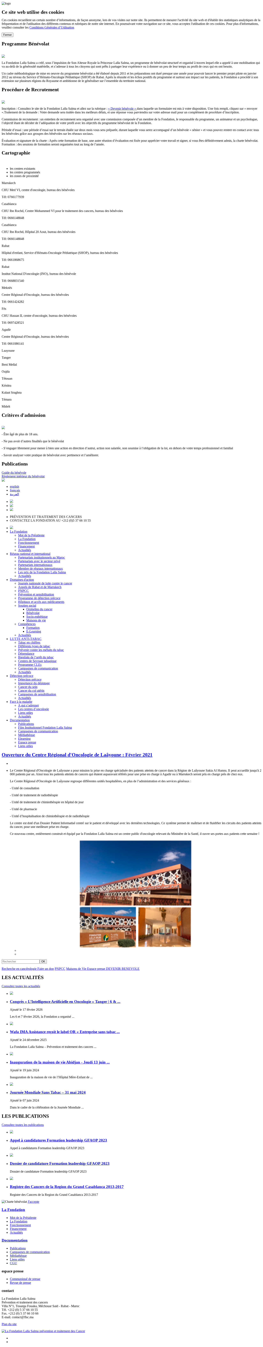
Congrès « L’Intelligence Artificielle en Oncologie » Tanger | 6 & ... (65, 1001)
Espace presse (27, 742)
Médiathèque (26, 735)
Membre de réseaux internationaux (40, 568)
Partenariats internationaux (35, 565)
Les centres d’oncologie (33, 709)
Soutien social (27, 605)
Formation (33, 627)
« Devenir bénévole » (122, 108)
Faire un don (45, 968)
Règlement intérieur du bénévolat (23, 476)
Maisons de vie (36, 620)
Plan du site (9, 1324)
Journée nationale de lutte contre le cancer (45, 583)
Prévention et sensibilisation (36, 594)
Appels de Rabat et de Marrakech (39, 587)
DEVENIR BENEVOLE (123, 968)
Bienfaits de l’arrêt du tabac (36, 657)
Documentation (20, 720)
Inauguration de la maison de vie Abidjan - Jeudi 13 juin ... (60, 1062)
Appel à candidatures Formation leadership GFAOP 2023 (58, 1140)
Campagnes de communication (38, 668)
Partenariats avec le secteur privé (39, 561)
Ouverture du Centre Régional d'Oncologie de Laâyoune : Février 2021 (77, 754)
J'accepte (33, 1201)
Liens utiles (25, 712)
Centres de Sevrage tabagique (37, 661)
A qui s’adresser (28, 705)
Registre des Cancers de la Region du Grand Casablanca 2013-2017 (67, 1187)
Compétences (27, 624)
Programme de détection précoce (39, 598)
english (14, 486)
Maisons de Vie (76, 968)
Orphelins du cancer (39, 609)
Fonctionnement (28, 542)
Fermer (7, 34)
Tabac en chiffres (29, 642)
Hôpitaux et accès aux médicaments (41, 602)
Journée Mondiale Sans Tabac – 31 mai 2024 (48, 1092)
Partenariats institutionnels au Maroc (41, 557)
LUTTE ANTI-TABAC (26, 639)
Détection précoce (21, 676)
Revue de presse (20, 1282)
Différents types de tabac (34, 646)
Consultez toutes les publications (23, 1125)
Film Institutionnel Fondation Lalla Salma (45, 727)
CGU (13, 1263)
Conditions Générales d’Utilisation (51, 27)
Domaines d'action (22, 579)
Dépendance (26, 653)
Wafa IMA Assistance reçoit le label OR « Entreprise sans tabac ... (65, 1032)
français (15, 490)
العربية (14, 494)
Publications (26, 724)
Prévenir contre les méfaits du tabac (41, 650)
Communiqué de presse (25, 1279)
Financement (26, 546)
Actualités (24, 550)
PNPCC (23, 590)
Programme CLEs (30, 664)
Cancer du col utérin (31, 690)
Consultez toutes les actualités (21, 986)
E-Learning (33, 631)
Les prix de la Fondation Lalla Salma (42, 572)
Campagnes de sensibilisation (37, 694)
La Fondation (18, 531)
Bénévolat (32, 613)
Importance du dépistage (34, 683)
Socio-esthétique (37, 616)
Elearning (24, 738)
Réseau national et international (30, 553)
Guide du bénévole (14, 472)
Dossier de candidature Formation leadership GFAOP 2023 (60, 1163)
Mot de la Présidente (31, 535)
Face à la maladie (21, 701)
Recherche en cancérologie (19, 968)
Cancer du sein (27, 687)
